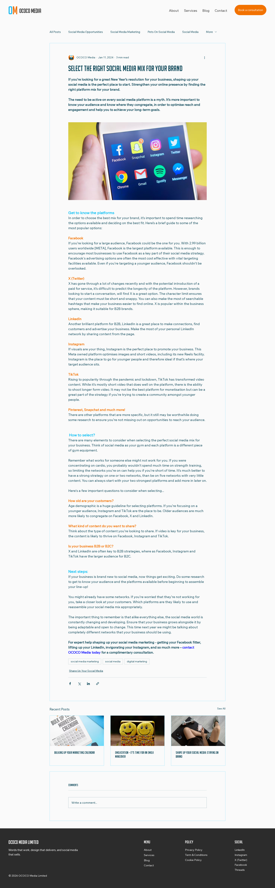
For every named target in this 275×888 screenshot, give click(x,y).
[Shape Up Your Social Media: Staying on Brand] (198, 731)
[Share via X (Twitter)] (79, 683)
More (209, 32)
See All (221, 708)
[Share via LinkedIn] (88, 683)
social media (112, 661)
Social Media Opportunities (85, 32)
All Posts (55, 32)
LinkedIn (240, 850)
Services (149, 855)
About (148, 850)
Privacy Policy (193, 850)
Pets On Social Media (161, 32)
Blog (147, 860)
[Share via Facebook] (70, 683)
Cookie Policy (193, 860)
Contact (149, 865)
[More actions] (204, 57)
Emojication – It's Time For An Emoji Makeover (134, 754)
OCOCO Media (30, 10)
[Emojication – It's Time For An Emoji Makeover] (138, 731)
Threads (240, 870)
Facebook (241, 865)
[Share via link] (97, 683)
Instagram (241, 855)
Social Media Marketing (125, 32)
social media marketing (85, 661)
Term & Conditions (196, 855)
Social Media (190, 32)
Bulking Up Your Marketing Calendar (74, 753)
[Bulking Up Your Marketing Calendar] (77, 731)
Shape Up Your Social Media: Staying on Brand (197, 754)
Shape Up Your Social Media (86, 670)
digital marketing (137, 661)
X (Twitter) (241, 860)
